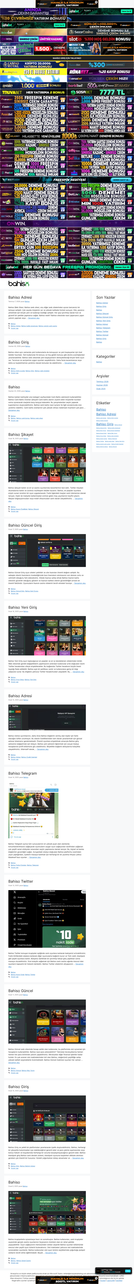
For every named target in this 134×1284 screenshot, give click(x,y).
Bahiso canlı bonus (23, 418)
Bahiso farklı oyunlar (18, 371)
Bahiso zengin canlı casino (48, 326)
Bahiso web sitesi (36, 418)
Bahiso (13, 324)
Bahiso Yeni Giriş (22, 607)
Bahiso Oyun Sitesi (17, 679)
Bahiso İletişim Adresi (27, 1166)
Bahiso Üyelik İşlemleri (29, 757)
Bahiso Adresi (20, 297)
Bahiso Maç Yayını (28, 1070)
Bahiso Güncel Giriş (25, 525)
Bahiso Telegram (22, 773)
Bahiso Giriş (18, 342)
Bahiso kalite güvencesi (29, 326)
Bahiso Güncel (20, 990)
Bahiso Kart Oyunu (31, 591)
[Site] (33, 99)
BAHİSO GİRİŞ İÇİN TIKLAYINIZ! (67, 58)
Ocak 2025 (100, 389)
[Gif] (67, 136)
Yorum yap (14, 328)
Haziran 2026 (102, 385)
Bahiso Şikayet (21, 434)
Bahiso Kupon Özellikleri (19, 509)
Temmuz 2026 (102, 382)
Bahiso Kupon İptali (17, 974)
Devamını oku (33, 318)
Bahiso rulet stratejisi (42, 371)
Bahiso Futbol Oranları (18, 865)
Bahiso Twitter (20, 881)
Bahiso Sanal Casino (23, 1261)
